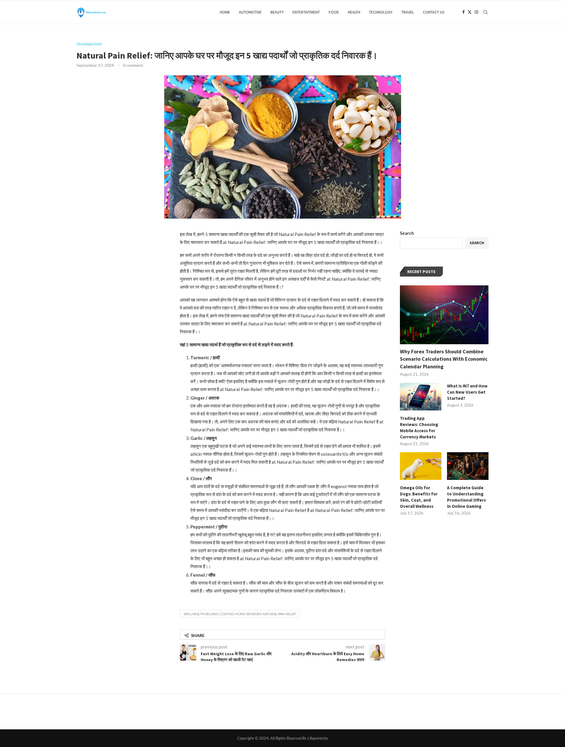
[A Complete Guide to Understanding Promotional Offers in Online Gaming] (467, 466)
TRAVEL (407, 12)
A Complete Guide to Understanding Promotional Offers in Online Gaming (466, 497)
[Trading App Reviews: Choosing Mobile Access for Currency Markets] (420, 396)
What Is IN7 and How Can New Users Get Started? (467, 392)
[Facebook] (463, 12)
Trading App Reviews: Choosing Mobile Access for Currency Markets (419, 427)
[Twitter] (470, 12)
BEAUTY (277, 12)
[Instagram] (476, 12)
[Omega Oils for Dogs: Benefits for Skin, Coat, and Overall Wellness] (420, 466)
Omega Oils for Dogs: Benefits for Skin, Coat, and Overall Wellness (419, 497)
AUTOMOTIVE (250, 12)
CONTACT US (434, 12)
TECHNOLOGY (381, 12)
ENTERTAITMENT (306, 12)
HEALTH (354, 12)
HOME (225, 12)
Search (407, 233)
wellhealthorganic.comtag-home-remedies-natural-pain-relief (240, 614)
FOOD (334, 12)
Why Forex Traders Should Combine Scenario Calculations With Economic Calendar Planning (444, 359)
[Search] (485, 12)
